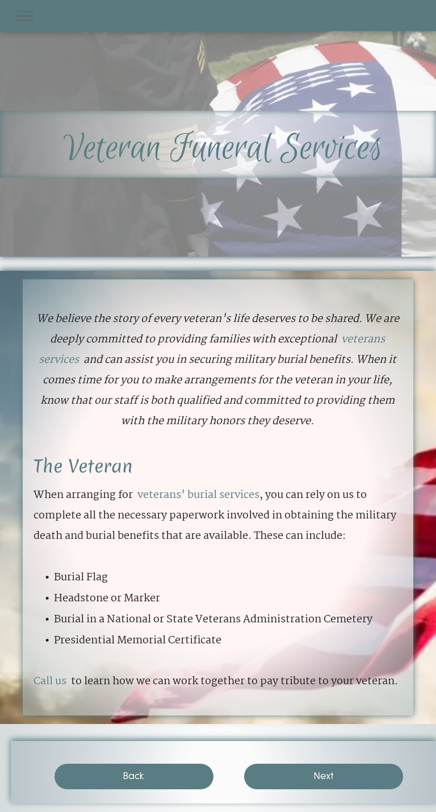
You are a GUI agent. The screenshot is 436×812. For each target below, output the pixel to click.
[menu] (25, 16)
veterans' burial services (198, 495)
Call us (49, 681)
